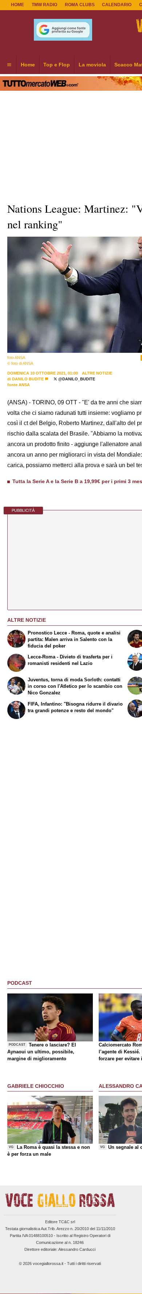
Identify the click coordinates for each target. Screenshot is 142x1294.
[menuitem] (9, 65)
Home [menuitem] (28, 65)
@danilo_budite (76, 379)
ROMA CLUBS (80, 5)
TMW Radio (44, 5)
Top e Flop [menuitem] (56, 65)
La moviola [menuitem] (92, 65)
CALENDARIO (116, 5)
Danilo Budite (28, 379)
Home (17, 5)
